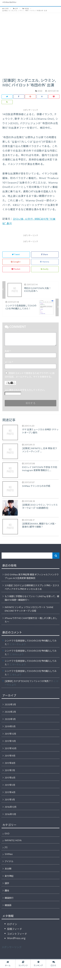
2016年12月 (10, 807)
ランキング (38, 965)
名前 (8, 351)
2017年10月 (10, 748)
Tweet (17, 254)
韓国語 (8, 905)
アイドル (9, 861)
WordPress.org (16, 938)
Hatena (46, 262)
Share (45, 254)
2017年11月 (10, 741)
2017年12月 (10, 733)
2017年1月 (10, 799)
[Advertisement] (30, 44)
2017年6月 (10, 777)
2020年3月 (10, 704)
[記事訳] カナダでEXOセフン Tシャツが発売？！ (29, 681)
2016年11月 (10, 814)
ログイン (12, 924)
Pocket (17, 269)
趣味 (7, 890)
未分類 (8, 868)
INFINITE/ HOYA (13, 840)
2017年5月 (10, 785)
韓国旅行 (9, 898)
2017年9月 (10, 755)
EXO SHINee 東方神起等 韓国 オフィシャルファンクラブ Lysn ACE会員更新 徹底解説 (32, 576)
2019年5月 (10, 726)
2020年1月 (10, 719)
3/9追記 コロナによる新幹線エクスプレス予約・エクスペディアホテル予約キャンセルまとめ (32, 587)
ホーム (7, 965)
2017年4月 (10, 792)
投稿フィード (14, 929)
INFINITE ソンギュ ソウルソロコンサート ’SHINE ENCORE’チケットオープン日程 (29, 609)
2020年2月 (10, 712)
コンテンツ (23, 965)
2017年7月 (10, 770)
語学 (7, 883)
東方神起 (9, 876)
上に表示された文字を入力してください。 (25, 390)
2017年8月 (10, 763)
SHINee (9, 854)
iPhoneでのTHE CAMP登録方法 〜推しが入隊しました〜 (31, 620)
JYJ (6, 847)
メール (9, 362)
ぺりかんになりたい (9, 2)
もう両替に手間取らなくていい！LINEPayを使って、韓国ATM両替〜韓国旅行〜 (32, 598)
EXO (7, 833)
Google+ (17, 262)
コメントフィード (17, 934)
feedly (45, 269)
